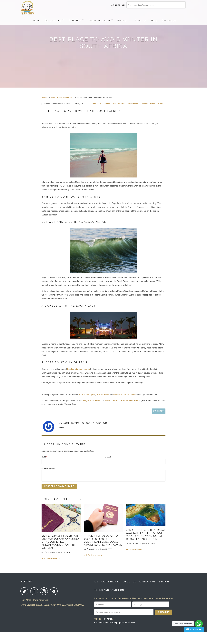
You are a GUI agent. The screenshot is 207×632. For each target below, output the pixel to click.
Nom (44, 456)
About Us (129, 581)
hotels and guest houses (78, 368)
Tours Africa (106, 618)
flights (92, 394)
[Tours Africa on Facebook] (35, 591)
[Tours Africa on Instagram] (44, 591)
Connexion (118, 5)
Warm (152, 103)
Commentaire (49, 468)
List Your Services (107, 581)
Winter (160, 103)
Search (164, 581)
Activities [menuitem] (75, 20)
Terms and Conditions (109, 590)
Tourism (144, 103)
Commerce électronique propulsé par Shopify (114, 622)
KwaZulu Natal (119, 103)
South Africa (133, 103)
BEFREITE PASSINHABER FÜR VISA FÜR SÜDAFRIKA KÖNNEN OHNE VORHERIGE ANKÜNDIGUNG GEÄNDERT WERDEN (61, 541)
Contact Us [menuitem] (169, 20)
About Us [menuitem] (141, 20)
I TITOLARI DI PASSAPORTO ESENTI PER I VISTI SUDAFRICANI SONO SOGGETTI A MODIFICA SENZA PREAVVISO (103, 540)
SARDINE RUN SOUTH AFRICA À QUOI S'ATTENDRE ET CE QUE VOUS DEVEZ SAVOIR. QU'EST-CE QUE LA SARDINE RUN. (145, 534)
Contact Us (147, 581)
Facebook (96, 400)
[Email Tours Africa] (54, 591)
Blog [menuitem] (154, 20)
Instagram (86, 400)
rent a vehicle (103, 394)
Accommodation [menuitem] (99, 20)
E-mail (109, 456)
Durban (107, 103)
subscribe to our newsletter (125, 400)
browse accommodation (124, 394)
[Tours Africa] (34, 8)
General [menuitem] (122, 20)
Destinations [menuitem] (53, 20)
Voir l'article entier (50, 558)
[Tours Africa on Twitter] (25, 591)
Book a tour (83, 394)
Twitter (107, 400)
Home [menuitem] (37, 20)
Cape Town (96, 103)
